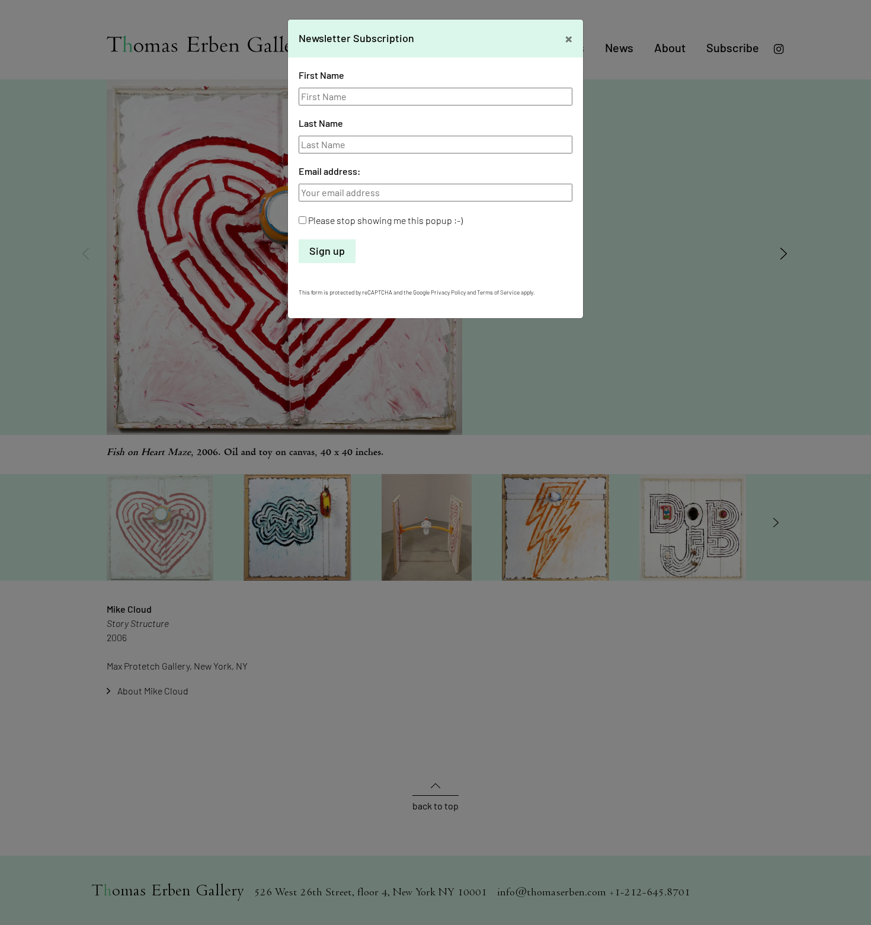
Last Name (321, 123)
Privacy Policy (448, 292)
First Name (321, 75)
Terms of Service (498, 292)
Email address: (330, 171)
